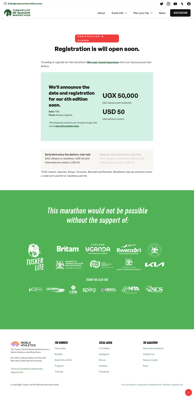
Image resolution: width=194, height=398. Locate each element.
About (101, 12)
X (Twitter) (104, 348)
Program (59, 365)
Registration (180, 13)
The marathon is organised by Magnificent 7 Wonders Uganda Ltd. (152, 384)
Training (59, 371)
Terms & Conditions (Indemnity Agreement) (27, 370)
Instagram (104, 354)
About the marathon (153, 348)
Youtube (103, 365)
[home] (17, 13)
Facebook (104, 371)
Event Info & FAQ (63, 360)
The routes (60, 348)
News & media (150, 360)
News (162, 12)
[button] (119, 13)
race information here (67, 126)
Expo (145, 365)
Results (58, 354)
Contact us (148, 354)
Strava (102, 360)
